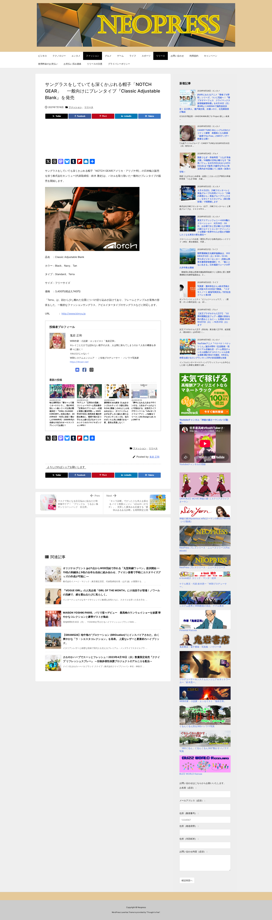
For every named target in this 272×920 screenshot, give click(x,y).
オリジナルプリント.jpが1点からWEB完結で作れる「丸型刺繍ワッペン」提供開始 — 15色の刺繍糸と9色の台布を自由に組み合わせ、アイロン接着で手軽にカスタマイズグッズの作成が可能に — (112, 572)
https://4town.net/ (79, 362)
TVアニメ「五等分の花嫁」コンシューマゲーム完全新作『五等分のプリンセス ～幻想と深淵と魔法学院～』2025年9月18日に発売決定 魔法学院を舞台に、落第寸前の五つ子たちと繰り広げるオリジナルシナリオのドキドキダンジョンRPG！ (89, 413)
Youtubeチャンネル (189, 419)
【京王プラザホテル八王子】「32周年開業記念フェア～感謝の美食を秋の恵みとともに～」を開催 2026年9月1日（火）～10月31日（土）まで (213, 319)
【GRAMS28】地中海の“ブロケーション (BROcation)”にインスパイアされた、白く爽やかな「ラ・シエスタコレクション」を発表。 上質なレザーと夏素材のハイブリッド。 (111, 638)
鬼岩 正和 (154, 456)
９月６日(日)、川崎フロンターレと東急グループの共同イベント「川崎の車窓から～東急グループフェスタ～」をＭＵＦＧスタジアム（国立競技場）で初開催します (213, 196)
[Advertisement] (103, 140)
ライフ (153, 397)
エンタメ (70, 397)
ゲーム (98, 397)
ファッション (75, 107)
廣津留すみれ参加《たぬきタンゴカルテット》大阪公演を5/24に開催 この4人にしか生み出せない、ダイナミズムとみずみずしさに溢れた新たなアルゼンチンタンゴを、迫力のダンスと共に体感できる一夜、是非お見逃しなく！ (116, 412)
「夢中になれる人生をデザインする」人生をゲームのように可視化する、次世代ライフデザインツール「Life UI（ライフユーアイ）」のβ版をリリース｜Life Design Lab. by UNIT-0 (143, 411)
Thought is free (153, 912)
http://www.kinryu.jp (74, 313)
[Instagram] (91, 370)
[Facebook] (84, 370)
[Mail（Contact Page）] (77, 370)
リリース (88, 107)
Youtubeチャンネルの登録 (192, 464)
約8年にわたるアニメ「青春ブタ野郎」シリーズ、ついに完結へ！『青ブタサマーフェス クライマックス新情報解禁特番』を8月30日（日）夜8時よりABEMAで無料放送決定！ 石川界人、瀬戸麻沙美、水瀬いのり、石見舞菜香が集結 (204, 103)
